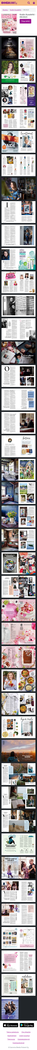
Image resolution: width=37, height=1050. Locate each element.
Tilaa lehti (25, 21)
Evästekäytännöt (24, 1039)
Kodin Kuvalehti (15, 10)
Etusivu (5, 10)
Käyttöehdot (11, 1036)
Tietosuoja (11, 1039)
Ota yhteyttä (26, 1032)
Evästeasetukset (18, 1043)
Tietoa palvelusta (13, 1032)
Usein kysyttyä (24, 1036)
